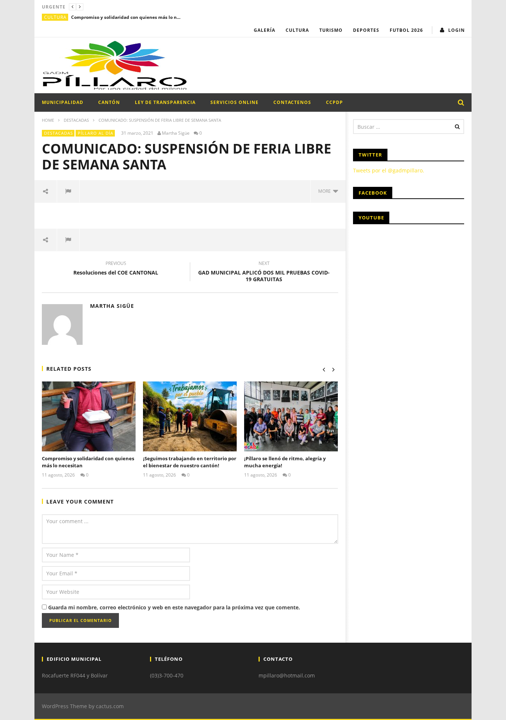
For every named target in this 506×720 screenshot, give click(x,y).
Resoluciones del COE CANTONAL (115, 269)
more (325, 191)
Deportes (366, 30)
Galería (264, 30)
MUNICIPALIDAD (62, 102)
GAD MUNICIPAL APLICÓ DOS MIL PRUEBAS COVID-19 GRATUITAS (264, 272)
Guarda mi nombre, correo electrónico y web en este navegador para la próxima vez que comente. (174, 607)
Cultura (55, 17)
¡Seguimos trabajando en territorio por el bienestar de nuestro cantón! (189, 462)
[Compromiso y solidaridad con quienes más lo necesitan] (89, 416)
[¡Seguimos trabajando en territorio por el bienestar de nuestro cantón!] (190, 416)
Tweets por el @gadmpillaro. (388, 170)
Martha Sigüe (176, 133)
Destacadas (76, 120)
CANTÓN (109, 102)
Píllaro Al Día (95, 133)
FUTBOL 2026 (406, 30)
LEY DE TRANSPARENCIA (165, 102)
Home (48, 120)
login (456, 30)
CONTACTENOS (292, 102)
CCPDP (334, 102)
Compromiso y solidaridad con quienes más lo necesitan (126, 17)
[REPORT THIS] (68, 191)
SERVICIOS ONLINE (234, 102)
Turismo (331, 30)
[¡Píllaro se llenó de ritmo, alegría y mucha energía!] (291, 416)
